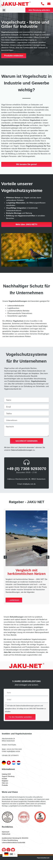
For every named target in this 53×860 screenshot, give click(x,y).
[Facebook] (4, 850)
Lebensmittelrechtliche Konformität (13, 842)
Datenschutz (6, 834)
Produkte (5, 785)
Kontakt (4, 778)
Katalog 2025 (6, 774)
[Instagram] (8, 850)
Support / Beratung (8, 776)
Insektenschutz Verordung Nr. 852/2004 (15, 838)
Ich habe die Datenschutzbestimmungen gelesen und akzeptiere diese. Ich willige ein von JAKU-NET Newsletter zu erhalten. (25, 708)
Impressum (5, 832)
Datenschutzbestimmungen (21, 450)
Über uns (5, 783)
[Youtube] (13, 850)
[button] (4, 10)
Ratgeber (5, 781)
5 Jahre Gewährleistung (10, 840)
